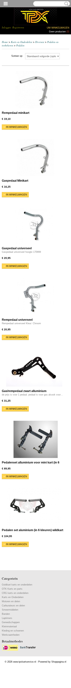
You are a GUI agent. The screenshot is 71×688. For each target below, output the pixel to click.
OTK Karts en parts (12, 588)
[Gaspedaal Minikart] (35, 157)
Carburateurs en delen (13, 605)
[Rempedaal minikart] (34, 89)
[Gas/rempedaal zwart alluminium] (34, 368)
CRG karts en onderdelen (15, 593)
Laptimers (7, 618)
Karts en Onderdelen (21, 42)
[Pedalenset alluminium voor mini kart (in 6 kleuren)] (35, 439)
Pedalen (20, 45)
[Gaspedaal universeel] (34, 225)
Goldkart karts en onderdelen (17, 584)
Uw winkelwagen (58, 27)
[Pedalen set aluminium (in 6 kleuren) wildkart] (34, 507)
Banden (6, 614)
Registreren (18, 27)
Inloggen (6, 27)
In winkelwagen (16, 127)
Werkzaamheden (10, 634)
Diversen (39, 42)
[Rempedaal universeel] (35, 296)
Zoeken (65, 4)
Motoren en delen (11, 601)
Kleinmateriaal (9, 626)
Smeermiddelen (10, 609)
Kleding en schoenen (13, 630)
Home (5, 42)
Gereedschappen (11, 622)
